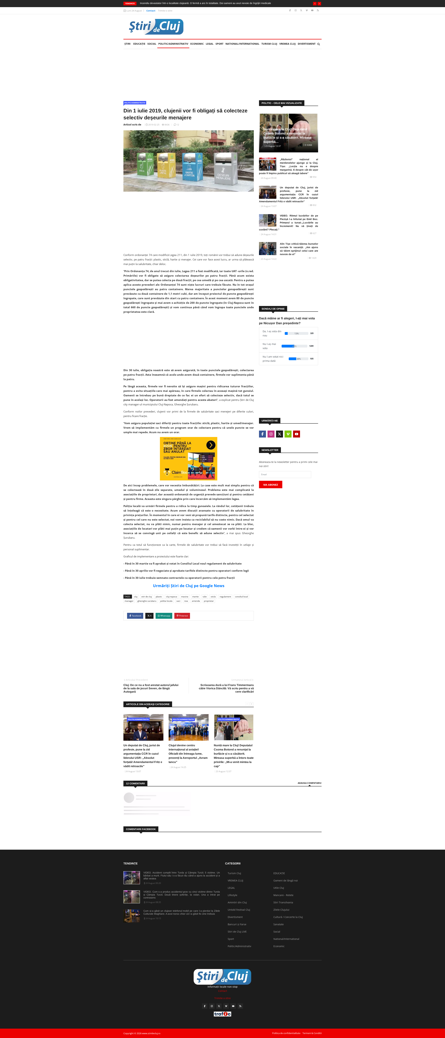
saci (178, 600)
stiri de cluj (146, 596)
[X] (301, 10)
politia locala (166, 600)
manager (129, 600)
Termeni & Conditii (312, 1033)
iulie (205, 596)
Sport (219, 43)
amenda (196, 600)
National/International (242, 43)
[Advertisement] (258, 26)
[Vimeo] (307, 10)
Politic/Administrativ (173, 43)
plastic (159, 596)
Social (151, 43)
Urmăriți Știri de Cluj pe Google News (188, 585)
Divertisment (306, 43)
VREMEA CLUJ (287, 43)
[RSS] (318, 10)
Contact (150, 10)
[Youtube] (312, 10)
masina (184, 596)
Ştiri (127, 43)
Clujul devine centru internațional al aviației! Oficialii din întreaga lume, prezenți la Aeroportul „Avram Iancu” (188, 753)
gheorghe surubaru (146, 600)
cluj (135, 596)
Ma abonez (270, 484)
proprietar (209, 600)
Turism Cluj (269, 43)
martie (195, 596)
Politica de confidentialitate (286, 1033)
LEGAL (209, 43)
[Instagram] (295, 10)
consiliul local (241, 596)
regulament (225, 596)
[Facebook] (290, 10)
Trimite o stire (165, 10)
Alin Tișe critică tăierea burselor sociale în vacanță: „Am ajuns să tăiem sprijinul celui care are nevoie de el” (299, 249)
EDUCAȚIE (139, 43)
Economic (197, 43)
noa (186, 600)
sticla (213, 596)
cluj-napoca (171, 596)
